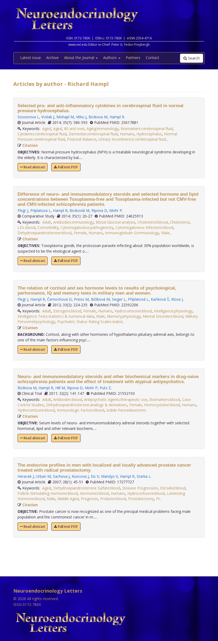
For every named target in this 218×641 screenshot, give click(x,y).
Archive (52, 57)
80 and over (74, 128)
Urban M (43, 476)
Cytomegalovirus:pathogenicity (87, 227)
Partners (133, 57)
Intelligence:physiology (173, 310)
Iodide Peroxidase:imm (126, 410)
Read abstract (34, 167)
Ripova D (99, 210)
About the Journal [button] (79, 57)
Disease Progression (140, 488)
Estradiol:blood (173, 488)
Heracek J (26, 476)
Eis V (95, 476)
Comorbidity (47, 227)
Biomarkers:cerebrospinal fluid (147, 128)
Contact (152, 57)
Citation (30, 145)
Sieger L (119, 299)
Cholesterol (180, 222)
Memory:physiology (124, 316)
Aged (46, 128)
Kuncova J (80, 476)
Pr (158, 498)
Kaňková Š (160, 299)
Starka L (144, 476)
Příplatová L (138, 299)
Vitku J (81, 116)
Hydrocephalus (149, 133)
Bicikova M (98, 116)
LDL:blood (26, 227)
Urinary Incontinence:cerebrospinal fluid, (132, 139)
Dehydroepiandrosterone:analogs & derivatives (86, 404)
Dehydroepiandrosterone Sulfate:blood (86, 488)
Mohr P (115, 210)
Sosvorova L (28, 116)
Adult (46, 222)
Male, (166, 232)
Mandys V (109, 476)
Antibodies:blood (67, 399)
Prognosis (89, 498)
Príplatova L (40, 210)
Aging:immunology (103, 128)
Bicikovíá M (79, 210)
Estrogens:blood (67, 310)
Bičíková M (100, 299)
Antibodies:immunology (73, 222)
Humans (127, 133)
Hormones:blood (94, 493)
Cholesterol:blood (152, 222)
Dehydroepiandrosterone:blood (45, 232)
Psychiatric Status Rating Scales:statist (90, 321)
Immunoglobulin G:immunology (132, 232)
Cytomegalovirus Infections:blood (144, 227)
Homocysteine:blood (162, 404)
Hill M (60, 387)
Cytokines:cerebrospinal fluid (42, 133)
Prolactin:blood (113, 498)
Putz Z (105, 387)
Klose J (177, 299)
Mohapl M (65, 116)
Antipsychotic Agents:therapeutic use (115, 399)
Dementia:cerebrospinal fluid (93, 133)
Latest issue (30, 57)
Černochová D (59, 299)
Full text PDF (67, 167)
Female (80, 232)
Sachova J (61, 476)
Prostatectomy (141, 498)
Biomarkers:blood (164, 399)
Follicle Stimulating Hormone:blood (48, 493)
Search (193, 58)
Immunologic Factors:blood (80, 410)
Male (100, 316)
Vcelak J (47, 116)
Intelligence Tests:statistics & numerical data (56, 316)
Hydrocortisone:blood (133, 310)
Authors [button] (110, 57)
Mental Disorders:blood (163, 316)
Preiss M (81, 299)
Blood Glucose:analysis (115, 222)
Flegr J (23, 210)
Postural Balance (81, 139)
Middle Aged (68, 498)
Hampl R (117, 116)
